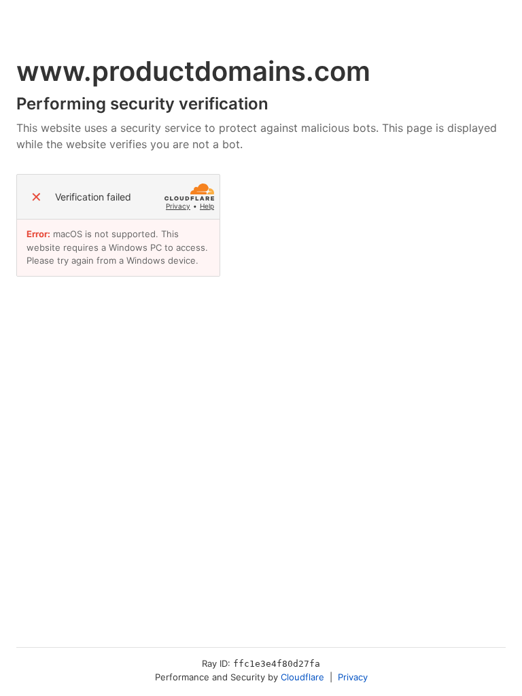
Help (207, 206)
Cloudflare (302, 677)
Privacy (178, 206)
